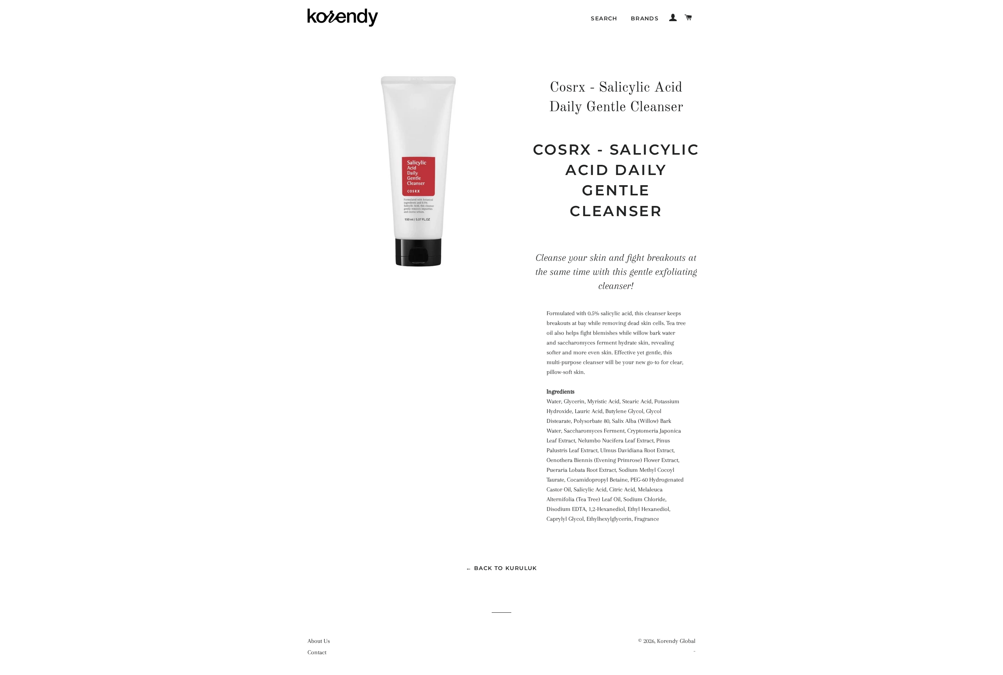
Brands (645, 18)
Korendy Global (676, 640)
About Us (319, 640)
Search (604, 18)
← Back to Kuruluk (501, 568)
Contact (317, 652)
